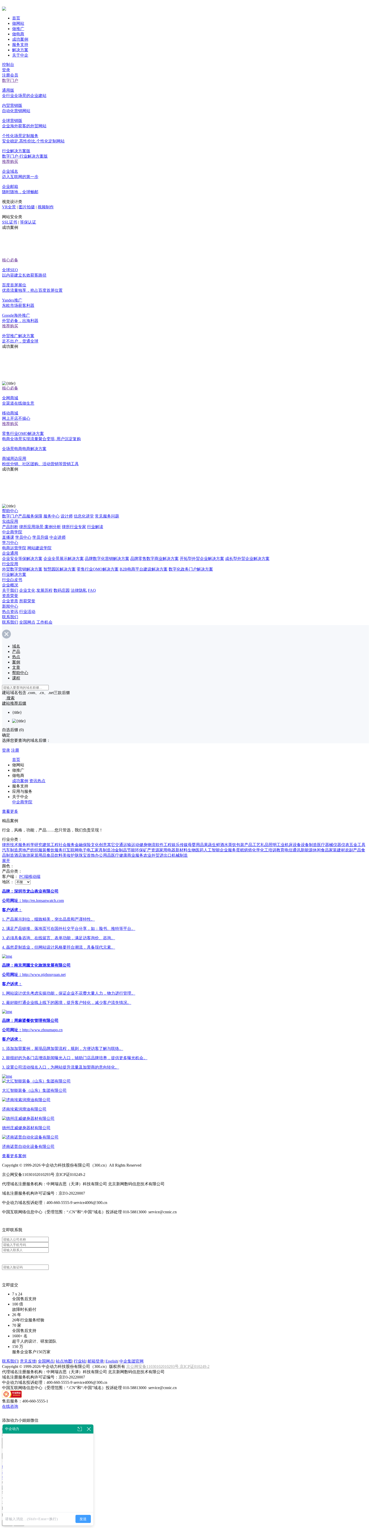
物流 (151, 845)
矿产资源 (151, 850)
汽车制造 (10, 850)
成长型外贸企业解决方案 (247, 558)
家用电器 (167, 850)
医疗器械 (325, 845)
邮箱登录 (96, 1361)
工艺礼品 (260, 845)
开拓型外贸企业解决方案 (202, 558)
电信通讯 (292, 850)
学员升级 (40, 537)
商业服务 (135, 855)
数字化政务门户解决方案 (191, 569)
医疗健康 (119, 855)
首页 (16, 18)
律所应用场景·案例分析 (40, 527)
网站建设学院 (39, 548)
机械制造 (180, 855)
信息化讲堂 (84, 516)
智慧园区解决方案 (59, 569)
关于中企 (20, 55)
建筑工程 (50, 845)
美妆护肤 (71, 855)
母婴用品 (196, 845)
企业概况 (10, 585)
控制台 (8, 64)
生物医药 (196, 850)
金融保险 (83, 845)
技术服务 (18, 845)
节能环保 (135, 850)
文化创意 (99, 845)
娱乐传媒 (180, 845)
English (111, 1361)
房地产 (24, 850)
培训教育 (276, 850)
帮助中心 (10, 511)
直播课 (8, 537)
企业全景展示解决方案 (63, 558)
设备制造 (309, 845)
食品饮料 (54, 855)
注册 (15, 750)
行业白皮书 (12, 580)
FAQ (92, 590)
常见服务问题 (107, 516)
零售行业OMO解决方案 (98, 569)
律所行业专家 (74, 527)
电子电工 (86, 850)
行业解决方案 (14, 574)
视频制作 (46, 207)
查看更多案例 (14, 1156)
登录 (6, 70)
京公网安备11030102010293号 (153, 1366)
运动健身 (139, 845)
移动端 (34, 876)
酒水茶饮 (228, 845)
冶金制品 (119, 850)
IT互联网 (70, 850)
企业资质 (10, 601)
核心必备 (10, 260)
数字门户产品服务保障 (22, 516)
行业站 (80, 1361)
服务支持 (20, 44)
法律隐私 (79, 590)
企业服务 (228, 850)
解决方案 (20, 50)
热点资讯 (10, 611)
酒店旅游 (22, 855)
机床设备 (293, 845)
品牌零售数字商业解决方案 (154, 558)
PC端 (23, 876)
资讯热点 (37, 781)
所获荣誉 (27, 601)
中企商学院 (12, 532)
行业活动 (27, 611)
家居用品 (38, 855)
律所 (6, 845)
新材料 (181, 850)
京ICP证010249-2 (194, 1366)
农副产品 (353, 850)
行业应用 (10, 564)
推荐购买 (10, 161)
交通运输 (123, 845)
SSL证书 (9, 222)
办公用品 (103, 855)
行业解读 (95, 527)
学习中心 (10, 542)
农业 (147, 855)
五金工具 (357, 845)
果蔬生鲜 (212, 845)
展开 (6, 860)
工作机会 (44, 622)
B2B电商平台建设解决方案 (144, 569)
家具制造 (103, 850)
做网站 (18, 23)
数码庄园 (62, 590)
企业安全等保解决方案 (22, 558)
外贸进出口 (161, 855)
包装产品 (244, 845)
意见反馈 (28, 1361)
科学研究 (34, 845)
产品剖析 (10, 527)
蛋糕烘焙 (244, 850)
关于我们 (10, 590)
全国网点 (27, 622)
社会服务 (67, 845)
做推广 (18, 29)
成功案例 (20, 39)
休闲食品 (321, 850)
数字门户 (10, 80)
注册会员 (10, 75)
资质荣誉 (10, 596)
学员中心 (23, 537)
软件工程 (163, 845)
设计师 (67, 516)
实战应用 (10, 521)
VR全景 (9, 207)
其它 (111, 845)
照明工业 (277, 845)
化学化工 (260, 850)
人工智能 (212, 850)
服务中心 (51, 516)
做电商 (18, 34)
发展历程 (44, 590)
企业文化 (27, 590)
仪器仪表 (341, 845)
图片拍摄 (27, 207)
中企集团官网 (131, 1361)
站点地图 (64, 1361)
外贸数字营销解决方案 (22, 569)
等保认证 (28, 222)
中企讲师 (57, 537)
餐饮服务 (54, 850)
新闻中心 (10, 606)
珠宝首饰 (87, 855)
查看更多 (10, 811)
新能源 (307, 850)
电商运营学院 (14, 548)
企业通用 (10, 553)
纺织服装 (38, 850)
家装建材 (337, 850)
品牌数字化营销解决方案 (107, 558)
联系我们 (10, 617)
